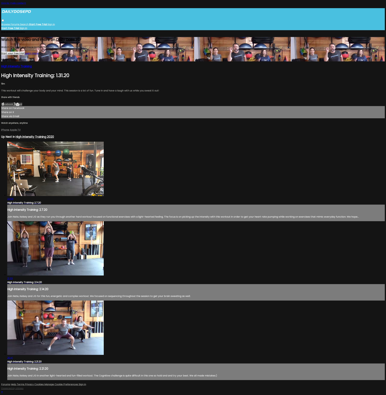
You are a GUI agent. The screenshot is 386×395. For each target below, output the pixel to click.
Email (19, 104)
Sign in (51, 24)
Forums (15, 24)
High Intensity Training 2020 (35, 137)
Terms (21, 384)
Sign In (23, 28)
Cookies (39, 384)
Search (24, 24)
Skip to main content (13, 3)
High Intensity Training (16, 66)
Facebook (7, 104)
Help (14, 384)
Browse (6, 24)
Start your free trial (13, 53)
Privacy (29, 384)
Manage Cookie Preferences (61, 384)
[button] (3, 20)
